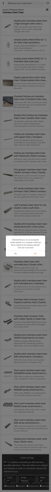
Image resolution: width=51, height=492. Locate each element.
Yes (35, 253)
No (16, 253)
